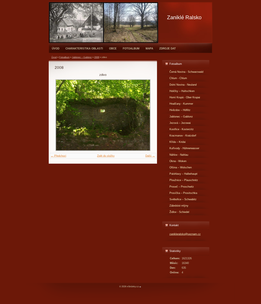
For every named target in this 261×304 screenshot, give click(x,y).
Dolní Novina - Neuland (183, 84)
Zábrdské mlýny (178, 205)
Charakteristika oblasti (84, 48)
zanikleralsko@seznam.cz (185, 234)
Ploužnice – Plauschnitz (183, 180)
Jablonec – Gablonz (82, 57)
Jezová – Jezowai (180, 122)
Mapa (149, 48)
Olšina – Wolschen (180, 167)
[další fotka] (144, 115)
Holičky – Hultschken (182, 91)
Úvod (55, 48)
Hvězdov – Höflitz (179, 110)
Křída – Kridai (177, 141)
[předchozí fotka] (61, 115)
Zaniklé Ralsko (184, 17)
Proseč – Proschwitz (181, 186)
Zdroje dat (167, 48)
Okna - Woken (177, 161)
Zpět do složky (106, 155)
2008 (96, 57)
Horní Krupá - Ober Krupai (184, 97)
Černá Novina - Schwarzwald (186, 71)
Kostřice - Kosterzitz (181, 129)
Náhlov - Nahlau (178, 154)
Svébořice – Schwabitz (183, 199)
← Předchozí (58, 155)
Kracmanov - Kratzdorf (182, 135)
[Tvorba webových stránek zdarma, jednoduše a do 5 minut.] (140, 287)
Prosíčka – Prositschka (183, 192)
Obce (113, 48)
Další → (150, 155)
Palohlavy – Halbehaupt (183, 173)
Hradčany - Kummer (181, 103)
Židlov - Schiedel (179, 211)
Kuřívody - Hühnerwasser (184, 148)
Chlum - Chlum (178, 78)
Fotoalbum (131, 48)
